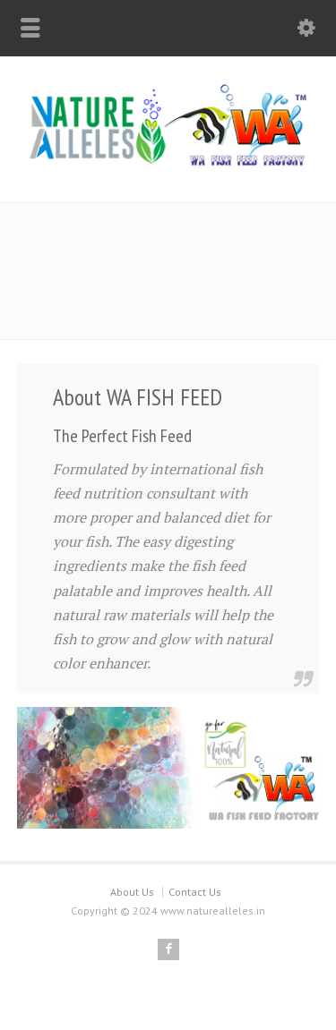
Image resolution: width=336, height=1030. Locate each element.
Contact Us (194, 891)
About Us (132, 891)
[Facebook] (168, 949)
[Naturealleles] (168, 164)
